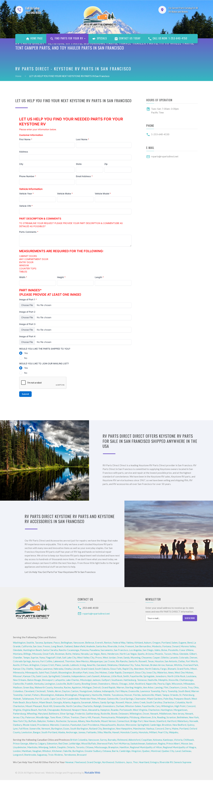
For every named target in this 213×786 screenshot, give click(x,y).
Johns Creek (139, 702)
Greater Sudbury (93, 751)
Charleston (168, 702)
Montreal (156, 751)
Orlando (174, 694)
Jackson (96, 680)
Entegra (154, 762)
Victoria (178, 739)
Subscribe (190, 618)
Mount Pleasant (33, 706)
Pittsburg (134, 717)
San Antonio (171, 661)
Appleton (76, 687)
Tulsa (137, 665)
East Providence (90, 724)
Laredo (65, 665)
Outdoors (120, 762)
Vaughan (36, 751)
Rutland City (95, 728)
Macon (128, 702)
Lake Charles (72, 680)
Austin (16, 665)
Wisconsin (177, 683)
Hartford (171, 721)
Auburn (147, 642)
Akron (58, 691)
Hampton (105, 709)
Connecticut (123, 721)
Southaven (117, 680)
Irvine (121, 646)
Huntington (167, 709)
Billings (27, 653)
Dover (146, 713)
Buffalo (32, 721)
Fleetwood (80, 762)
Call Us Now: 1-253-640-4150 (169, 38)
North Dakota (152, 668)
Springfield (54, 676)
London (17, 751)
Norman (145, 665)
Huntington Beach (32, 650)
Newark (154, 713)
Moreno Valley (188, 646)
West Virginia (140, 709)
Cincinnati (40, 691)
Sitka (100, 732)
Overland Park (190, 665)
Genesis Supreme (182, 762)
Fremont (129, 646)
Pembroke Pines (88, 698)
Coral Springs (126, 698)
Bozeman (60, 653)
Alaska (61, 732)
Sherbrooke (30, 754)
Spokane (48, 642)
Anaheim (90, 646)
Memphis (163, 680)
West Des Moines (184, 672)
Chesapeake (53, 709)
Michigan (87, 687)
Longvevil (18, 754)
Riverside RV (166, 762)
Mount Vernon (108, 721)
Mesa (175, 653)
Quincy (190, 724)
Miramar (101, 698)
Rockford (140, 683)
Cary (157, 706)
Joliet (131, 683)
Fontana (166, 646)
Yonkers (51, 721)
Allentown (145, 717)
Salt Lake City (69, 657)
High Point (180, 706)
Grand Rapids (109, 687)
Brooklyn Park (80, 672)
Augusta (75, 702)
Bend (190, 642)
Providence (43, 724)
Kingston (136, 751)
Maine (175, 728)
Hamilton (124, 747)
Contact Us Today (129, 38)
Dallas (181, 661)
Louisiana (191, 676)
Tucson (168, 653)
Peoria (161, 683)
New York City (20, 721)
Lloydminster (19, 747)
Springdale (149, 676)
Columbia (65, 676)
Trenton (74, 717)
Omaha (68, 668)
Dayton (66, 691)
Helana (76, 653)
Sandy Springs (107, 702)
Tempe (26, 657)
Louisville (61, 683)
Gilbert (193, 653)
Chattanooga (186, 680)
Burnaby (112, 739)
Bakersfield (79, 646)
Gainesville (113, 698)
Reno (103, 653)
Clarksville (18, 683)
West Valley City (85, 657)
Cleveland (29, 691)
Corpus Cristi (47, 665)
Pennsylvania (108, 717)
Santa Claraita (50, 650)
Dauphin (61, 747)
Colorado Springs (22, 661)
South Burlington (79, 728)
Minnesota (18, 672)
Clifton (66, 717)
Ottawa (89, 747)
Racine (67, 687)
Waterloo (162, 672)
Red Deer (63, 743)
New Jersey (178, 713)
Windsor (46, 751)
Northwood (108, 762)
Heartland (144, 762)
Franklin (29, 683)
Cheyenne (146, 657)
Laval (178, 751)
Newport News (79, 709)
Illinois (114, 683)
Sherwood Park (105, 743)
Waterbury (182, 721)
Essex (66, 728)
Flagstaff (50, 657)
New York (194, 717)
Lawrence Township (150, 691)
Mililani (153, 732)
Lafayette (60, 680)
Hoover (128, 694)
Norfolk (42, 709)
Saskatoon (151, 743)
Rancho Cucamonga (69, 650)
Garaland (101, 665)
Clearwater (140, 698)
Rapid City (127, 668)
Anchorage (71, 732)
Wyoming (135, 657)
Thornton (70, 661)
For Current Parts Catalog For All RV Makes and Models (183, 9)
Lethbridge (74, 743)
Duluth (53, 672)
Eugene (182, 642)
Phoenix (159, 653)
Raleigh (98, 706)
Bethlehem (182, 717)
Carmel (27, 694)
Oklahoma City (125, 665)
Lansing (159, 687)
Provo (98, 657)
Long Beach (57, 646)
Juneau (81, 732)
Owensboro (104, 683)
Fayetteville (136, 676)
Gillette (165, 657)
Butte (68, 653)
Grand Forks (183, 668)
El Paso (24, 665)
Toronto (80, 747)
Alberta (33, 743)
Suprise (34, 657)
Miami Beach (45, 702)
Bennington (109, 728)
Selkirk (52, 747)
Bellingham (66, 642)
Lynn (15, 728)
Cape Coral (55, 698)
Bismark (172, 668)
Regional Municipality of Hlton (146, 747)
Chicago (123, 683)
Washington (19, 642)
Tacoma (39, 642)
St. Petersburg (186, 694)
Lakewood (58, 661)
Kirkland (138, 642)
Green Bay (28, 687)
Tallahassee (28, 698)
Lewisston (26, 732)
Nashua (150, 728)
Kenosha (58, 687)
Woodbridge (42, 717)
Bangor (37, 732)
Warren (120, 687)
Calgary (42, 743)
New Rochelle (93, 721)
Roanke (115, 709)
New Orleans (19, 680)
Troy (190, 687)
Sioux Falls (115, 668)
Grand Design (94, 762)
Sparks (141, 653)
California (27, 646)
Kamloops (168, 739)
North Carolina (74, 706)
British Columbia (78, 739)
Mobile (107, 694)
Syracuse (72, 721)
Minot (193, 668)
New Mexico (82, 661)
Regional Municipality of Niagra (179, 747)
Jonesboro (160, 676)
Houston (159, 661)
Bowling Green (89, 683)
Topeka (38, 668)
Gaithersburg (93, 713)
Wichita (178, 665)
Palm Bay (168, 698)
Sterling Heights (133, 687)
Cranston (64, 724)
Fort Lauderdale (70, 698)
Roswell (142, 661)
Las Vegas (95, 653)
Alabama (59, 694)
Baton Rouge (34, 680)
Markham (26, 751)
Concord (190, 706)
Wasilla (107, 732)
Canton (74, 691)
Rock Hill (47, 706)
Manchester (139, 728)
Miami (158, 694)
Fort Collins (46, 661)
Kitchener (57, 751)
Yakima (129, 642)
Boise (164, 650)
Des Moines (101, 672)
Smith (126, 676)
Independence (78, 676)
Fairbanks (91, 732)
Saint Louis (42, 676)
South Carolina (154, 702)
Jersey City (18, 717)
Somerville (34, 728)
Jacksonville (147, 694)
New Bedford (179, 724)
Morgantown (180, 709)
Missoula (37, 653)
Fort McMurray (122, 743)
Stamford (161, 721)
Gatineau (186, 751)
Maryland (43, 713)
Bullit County (74, 683)
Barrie (115, 751)
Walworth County (44, 687)
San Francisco (121, 650)
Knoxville (173, 680)
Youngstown (85, 691)
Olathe (29, 668)
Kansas (169, 665)
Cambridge (155, 724)
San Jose (37, 646)
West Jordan (109, 657)
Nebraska (58, 668)
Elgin (168, 683)
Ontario (71, 747)
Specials (101, 38)
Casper (156, 657)
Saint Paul (44, 672)
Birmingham (71, 694)
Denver (193, 657)
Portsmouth (125, 709)
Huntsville (97, 694)
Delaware (124, 713)
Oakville (67, 751)
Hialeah (17, 698)
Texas (151, 661)
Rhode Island (29, 724)
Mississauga (100, 747)
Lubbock (74, 665)
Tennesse (142, 680)
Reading (161, 717)
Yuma (42, 657)
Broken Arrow (157, 665)
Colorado (184, 657)
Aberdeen (139, 668)
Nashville (152, 680)
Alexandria (93, 709)
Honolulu (143, 732)
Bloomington (65, 672)
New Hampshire (124, 728)
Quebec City (168, 751)
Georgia (57, 702)
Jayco (129, 762)
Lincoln (76, 668)
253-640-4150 (90, 607)
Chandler (17, 657)
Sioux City (140, 672)
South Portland (49, 732)
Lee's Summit (93, 676)
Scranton (171, 717)
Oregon (156, 642)
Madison (17, 687)
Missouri (17, 676)
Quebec (146, 751)
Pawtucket (75, 724)
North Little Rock (176, 676)
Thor (135, 762)
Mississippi (86, 680)
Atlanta (66, 702)
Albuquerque (96, 661)
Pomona (84, 650)
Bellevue (89, 642)
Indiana (97, 691)
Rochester (61, 721)
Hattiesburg (129, 680)
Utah (58, 657)
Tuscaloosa (117, 694)
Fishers (36, 694)
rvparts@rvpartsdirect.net (164, 156)
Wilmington (167, 706)
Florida (136, 694)
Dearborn (174, 687)
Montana (17, 653)
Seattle (30, 642)
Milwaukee (189, 683)
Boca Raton (32, 702)
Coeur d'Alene (186, 650)
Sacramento (107, 650)
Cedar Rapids (115, 672)
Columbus (18, 691)
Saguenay (42, 754)
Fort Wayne (121, 691)
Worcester (131, 724)
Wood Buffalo (88, 743)
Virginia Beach (29, 709)
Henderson (113, 653)
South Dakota (102, 668)
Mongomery (84, 694)
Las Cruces (109, 661)
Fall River (24, 728)
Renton (108, 642)
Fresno (46, 646)
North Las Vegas (128, 653)
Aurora (35, 661)
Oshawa (106, 751)
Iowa (91, 672)
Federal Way (119, 642)
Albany (81, 721)
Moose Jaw (187, 743)
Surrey (103, 739)
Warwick (54, 724)
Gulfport (106, 680)
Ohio (196, 687)
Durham (120, 706)
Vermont (45, 728)
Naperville (151, 683)
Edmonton (52, 743)
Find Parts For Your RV (68, 38)
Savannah (86, 702)
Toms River (55, 717)
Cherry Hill (85, 717)
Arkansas (105, 676)
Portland (166, 642)
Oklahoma (112, 665)
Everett (99, 642)
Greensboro (108, 706)
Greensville (59, 706)
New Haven (149, 721)
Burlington (56, 728)
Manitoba (32, 747)
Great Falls (48, 653)
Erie (154, 717)
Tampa (165, 694)
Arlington (34, 665)
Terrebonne (70, 754)
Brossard (81, 754)
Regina (161, 743)
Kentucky (39, 683)
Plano (58, 665)
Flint (166, 687)
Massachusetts (108, 724)
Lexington (50, 683)
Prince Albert (173, 743)
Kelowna (157, 739)
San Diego (148, 650)
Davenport (128, 672)
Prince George (20, 743)
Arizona (149, 653)
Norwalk (193, 721)
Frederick (80, 713)
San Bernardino (143, 646)
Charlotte (87, 706)
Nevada (85, 653)
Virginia (17, 709)
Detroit (97, 687)
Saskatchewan (138, 743)
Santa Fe (133, 661)
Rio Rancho (122, 661)
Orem (120, 657)
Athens (95, 702)
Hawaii (115, 732)
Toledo (50, 691)
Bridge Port (136, 721)
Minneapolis (31, 672)
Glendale (17, 650)
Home (18, 76)
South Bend (184, 691)
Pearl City (163, 732)
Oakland (68, 646)
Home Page (36, 38)
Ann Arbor (148, 687)
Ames (171, 672)
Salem (175, 642)
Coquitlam (146, 739)
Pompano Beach (182, 698)
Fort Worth (192, 661)
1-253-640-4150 (160, 134)
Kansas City (19, 668)
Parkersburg (19, 713)
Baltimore (54, 713)
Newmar (69, 762)
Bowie (114, 713)
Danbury (17, 724)
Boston (121, 724)
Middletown (165, 713)
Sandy (126, 657)
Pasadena (95, 650)
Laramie (174, 657)
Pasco (56, 642)
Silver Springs (67, 713)
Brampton (113, 747)
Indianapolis (108, 691)
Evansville (133, 691)
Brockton (167, 724)
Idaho (157, 650)
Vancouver (78, 642)
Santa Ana (101, 646)
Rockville (105, 713)
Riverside (112, 646)
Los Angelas (135, 650)
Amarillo (91, 665)
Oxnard (176, 646)
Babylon (41, 721)
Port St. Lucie (42, 698)
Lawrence (48, 668)
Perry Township (169, 691)
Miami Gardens (154, 698)
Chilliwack (188, 739)
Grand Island (87, 668)
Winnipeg (43, 747)
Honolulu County (129, 732)
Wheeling (32, 713)
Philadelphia (122, 717)
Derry (168, 728)
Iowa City (151, 672)
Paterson (30, 717)
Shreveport (48, 680)
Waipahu (173, 732)
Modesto (156, 646)
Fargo (163, 668)
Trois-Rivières (55, 754)
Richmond (66, 709)
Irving (83, 665)
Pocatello (173, 650)
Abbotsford (134, 739)
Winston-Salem (133, 706)
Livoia (183, 687)
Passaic (96, 717)
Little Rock (116, 676)
